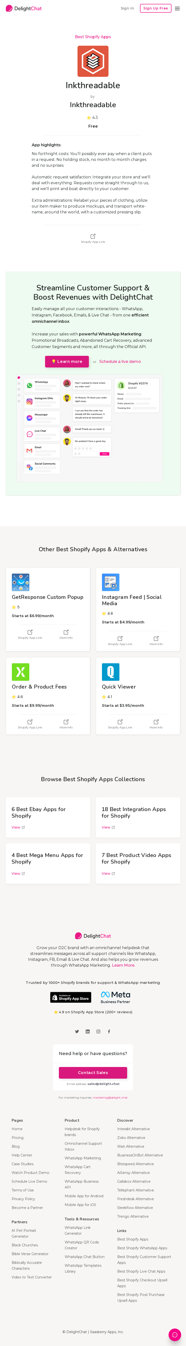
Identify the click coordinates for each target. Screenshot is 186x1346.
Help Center (22, 1155)
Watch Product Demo (30, 1173)
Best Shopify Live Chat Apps (141, 1271)
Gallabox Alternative (134, 1181)
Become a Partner (27, 1208)
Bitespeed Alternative (135, 1164)
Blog (16, 1146)
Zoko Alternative (131, 1138)
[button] (177, 8)
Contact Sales (93, 1072)
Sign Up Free (155, 8)
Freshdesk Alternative (135, 1199)
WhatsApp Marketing (83, 1158)
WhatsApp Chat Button (85, 1257)
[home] (24, 8)
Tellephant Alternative (135, 1190)
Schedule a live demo (120, 361)
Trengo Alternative (133, 1216)
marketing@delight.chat (110, 1097)
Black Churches (25, 1245)
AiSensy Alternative (133, 1173)
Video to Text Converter (32, 1277)
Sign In (127, 8)
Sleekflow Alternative (135, 1208)
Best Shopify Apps (93, 37)
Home (17, 1129)
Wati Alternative (130, 1146)
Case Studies (22, 1164)
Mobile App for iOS (80, 1205)
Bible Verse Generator (30, 1254)
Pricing (17, 1138)
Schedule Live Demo (29, 1181)
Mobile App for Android (84, 1196)
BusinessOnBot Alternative (140, 1155)
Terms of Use (23, 1190)
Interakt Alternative (133, 1129)
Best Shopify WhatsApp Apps (142, 1248)
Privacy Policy (23, 1199)
